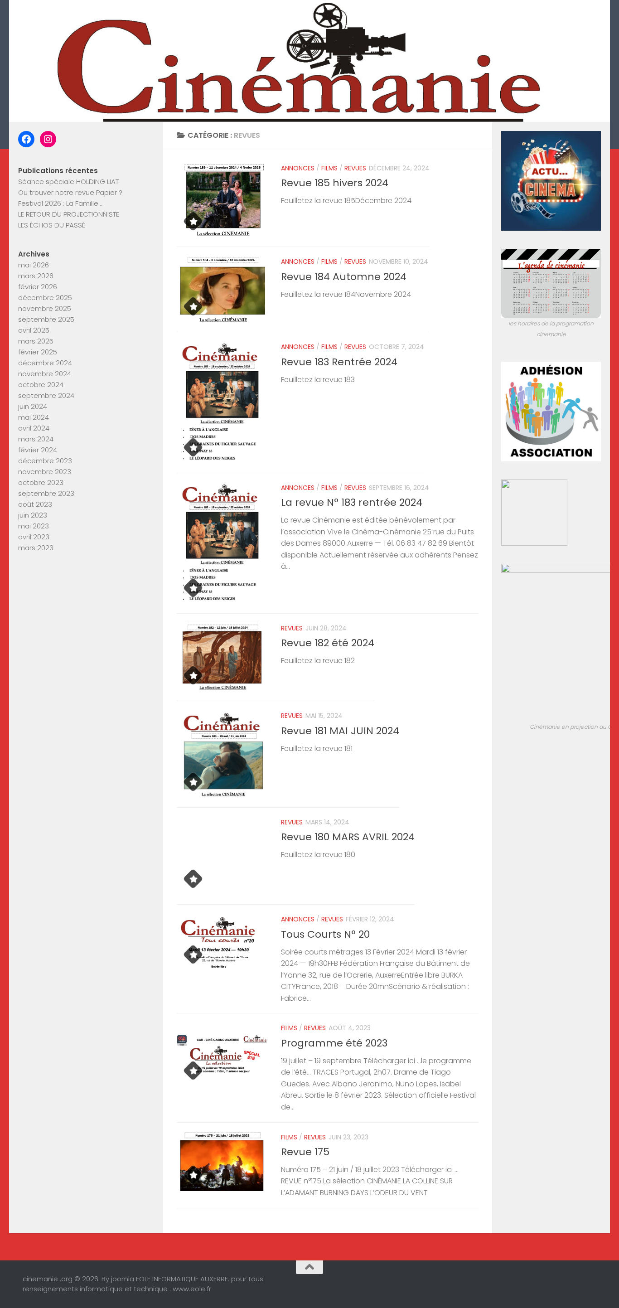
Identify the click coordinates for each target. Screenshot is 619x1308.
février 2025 (37, 352)
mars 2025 (35, 341)
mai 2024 (33, 417)
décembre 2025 (45, 297)
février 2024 (37, 450)
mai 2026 (33, 265)
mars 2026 (35, 276)
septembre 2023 (46, 493)
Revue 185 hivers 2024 (334, 183)
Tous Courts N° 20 (325, 934)
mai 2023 (33, 526)
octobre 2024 (40, 384)
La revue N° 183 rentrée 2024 (351, 502)
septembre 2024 (46, 395)
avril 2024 (33, 428)
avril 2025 (33, 330)
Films (329, 168)
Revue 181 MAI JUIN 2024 (340, 731)
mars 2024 (35, 439)
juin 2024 (32, 406)
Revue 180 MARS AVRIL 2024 (348, 837)
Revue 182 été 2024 (327, 643)
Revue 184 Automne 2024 (343, 277)
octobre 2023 (40, 482)
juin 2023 (32, 515)
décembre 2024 (45, 363)
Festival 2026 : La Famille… (60, 203)
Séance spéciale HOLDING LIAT (68, 181)
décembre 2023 (45, 460)
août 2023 (35, 504)
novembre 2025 (44, 308)
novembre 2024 (44, 373)
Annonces (297, 168)
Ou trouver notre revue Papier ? (70, 192)
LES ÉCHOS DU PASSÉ (51, 225)
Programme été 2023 (334, 1043)
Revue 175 (305, 1152)
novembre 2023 (44, 471)
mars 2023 (35, 547)
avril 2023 (33, 537)
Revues (355, 168)
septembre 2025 (46, 319)
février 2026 (37, 286)
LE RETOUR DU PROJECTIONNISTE (68, 214)
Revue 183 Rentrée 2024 (339, 362)
